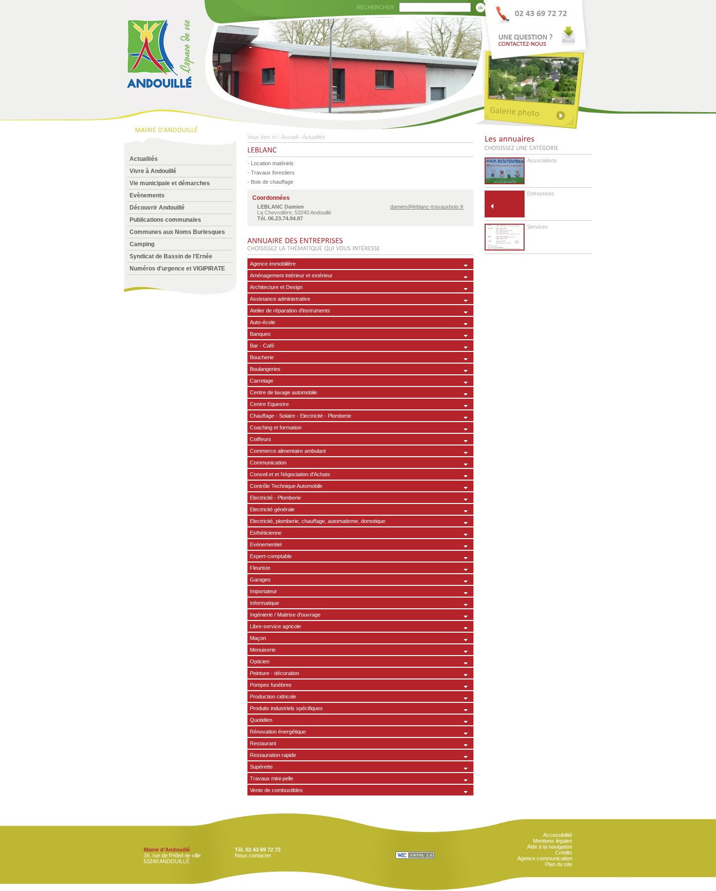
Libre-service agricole (275, 626)
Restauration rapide (273, 755)
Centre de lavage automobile (283, 392)
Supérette (261, 767)
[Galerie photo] (537, 113)
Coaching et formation (275, 427)
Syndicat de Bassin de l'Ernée (171, 256)
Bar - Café (262, 346)
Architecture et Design (276, 287)
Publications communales (165, 219)
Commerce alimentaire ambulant (288, 451)
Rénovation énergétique (278, 732)
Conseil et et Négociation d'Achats (290, 474)
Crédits (563, 852)
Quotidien (261, 720)
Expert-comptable (271, 556)
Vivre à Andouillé (153, 171)
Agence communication (544, 858)
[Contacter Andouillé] (537, 25)
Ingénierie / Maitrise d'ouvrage (285, 615)
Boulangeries (265, 369)
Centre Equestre (269, 404)
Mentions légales (552, 841)
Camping (142, 244)
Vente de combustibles (276, 790)
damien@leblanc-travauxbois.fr (427, 207)
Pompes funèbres (271, 685)
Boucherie (262, 357)
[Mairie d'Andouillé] (159, 103)
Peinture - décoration (274, 673)
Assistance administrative (280, 299)
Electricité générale (272, 509)
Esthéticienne (266, 533)
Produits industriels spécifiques (286, 708)
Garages (260, 579)
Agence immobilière (273, 264)
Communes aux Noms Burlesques (177, 232)
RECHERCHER (375, 7)
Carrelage (261, 381)
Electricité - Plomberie (275, 498)
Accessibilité (557, 835)
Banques (260, 334)
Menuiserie (263, 650)
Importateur (263, 591)
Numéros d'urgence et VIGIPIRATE (177, 268)
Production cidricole (273, 696)
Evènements (147, 195)
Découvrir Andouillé (157, 207)
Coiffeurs (260, 439)
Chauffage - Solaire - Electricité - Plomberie (300, 416)
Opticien (259, 661)
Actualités (144, 158)
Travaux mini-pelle (271, 778)
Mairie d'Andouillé (167, 849)
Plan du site (558, 864)
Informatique (264, 603)
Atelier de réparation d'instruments (290, 310)
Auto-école (262, 322)
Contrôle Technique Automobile (286, 486)
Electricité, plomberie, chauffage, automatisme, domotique (317, 521)
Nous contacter (253, 855)
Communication (268, 462)
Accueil (289, 137)
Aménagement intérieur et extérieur (291, 275)
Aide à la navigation (549, 847)
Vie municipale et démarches (170, 183)
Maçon (258, 638)
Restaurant (263, 743)
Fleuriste (260, 568)
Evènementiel (266, 544)
